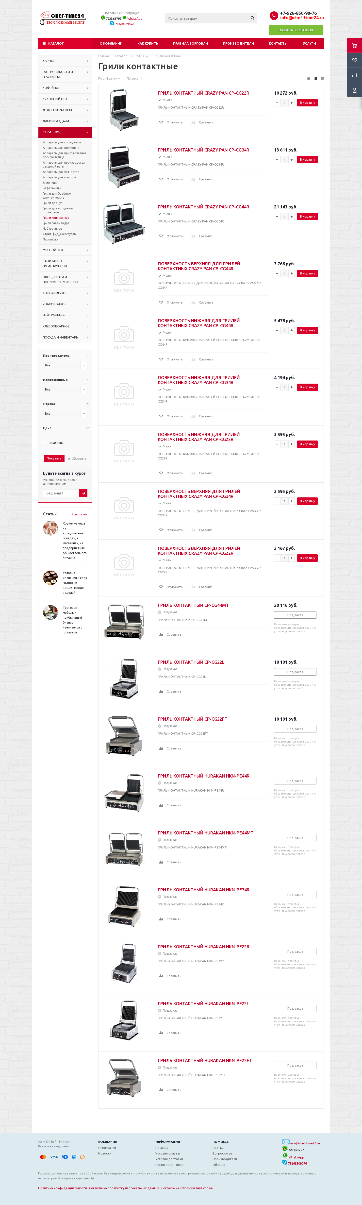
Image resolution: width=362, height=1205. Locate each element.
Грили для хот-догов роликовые (58, 210)
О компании (111, 43)
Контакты (278, 43)
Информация (167, 1141)
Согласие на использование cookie (187, 1188)
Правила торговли (190, 43)
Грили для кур (53, 202)
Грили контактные (56, 217)
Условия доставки (169, 1159)
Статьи (218, 1147)
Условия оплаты (167, 1153)
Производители (238, 43)
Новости (104, 1153)
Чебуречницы (53, 228)
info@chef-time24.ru (305, 1143)
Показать (54, 458)
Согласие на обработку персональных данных (124, 1188)
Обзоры (219, 1164)
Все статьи (79, 514)
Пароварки (50, 239)
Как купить (147, 43)
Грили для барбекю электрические (57, 195)
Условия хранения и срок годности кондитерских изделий (75, 582)
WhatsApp (135, 18)
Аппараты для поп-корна (61, 147)
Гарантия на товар (169, 1164)
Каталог (56, 43)
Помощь (221, 1141)
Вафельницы (52, 188)
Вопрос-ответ (223, 1153)
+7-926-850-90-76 (298, 13)
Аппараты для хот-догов (61, 171)
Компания (107, 1141)
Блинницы (50, 182)
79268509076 (124, 24)
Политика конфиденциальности (62, 1188)
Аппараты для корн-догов (62, 142)
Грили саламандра (56, 223)
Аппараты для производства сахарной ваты (64, 164)
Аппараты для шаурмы (59, 177)
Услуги (309, 43)
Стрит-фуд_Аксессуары (59, 234)
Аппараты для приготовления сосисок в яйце (64, 155)
